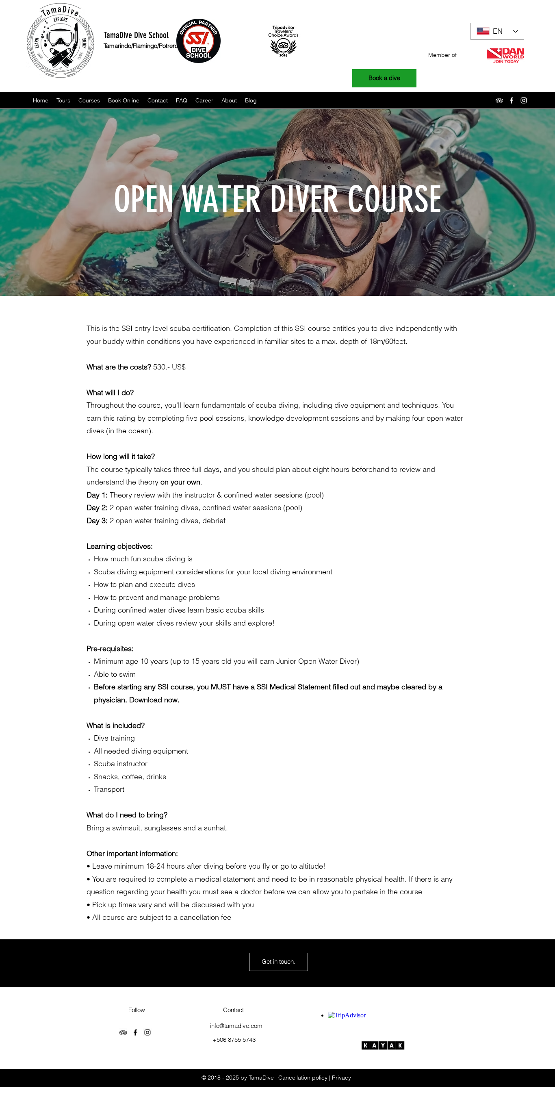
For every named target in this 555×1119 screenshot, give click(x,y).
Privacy (341, 1077)
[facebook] (511, 100)
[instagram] (524, 100)
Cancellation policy (302, 1077)
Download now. (154, 699)
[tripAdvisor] (499, 100)
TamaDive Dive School (136, 35)
